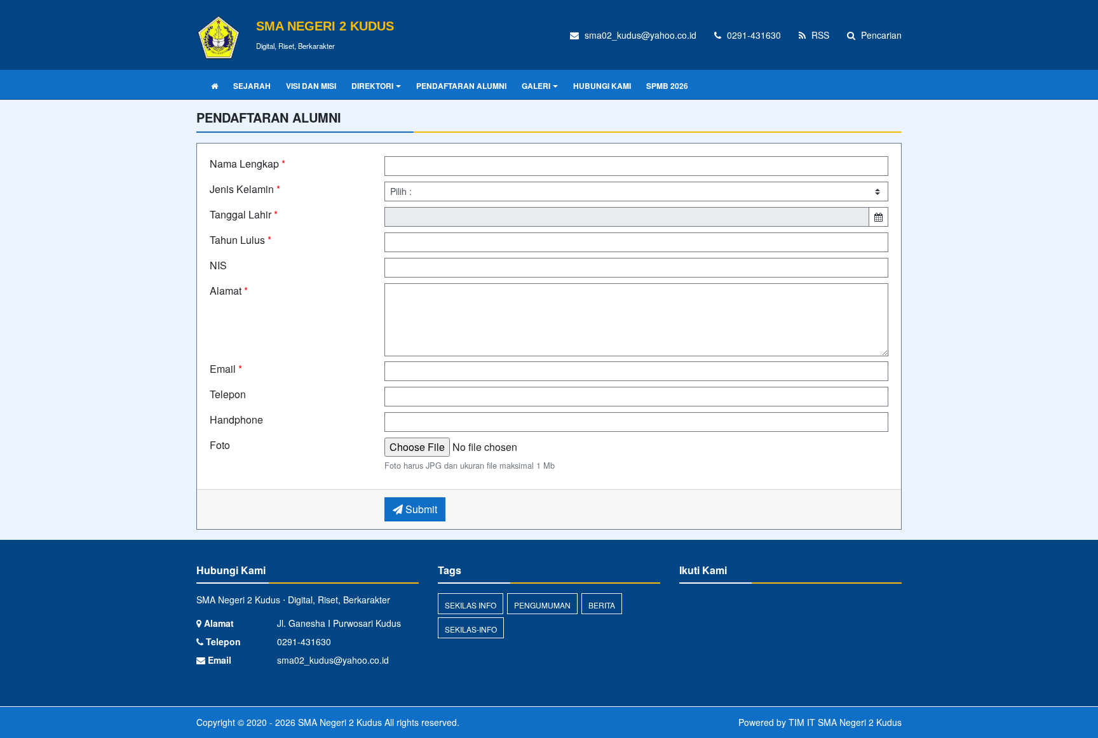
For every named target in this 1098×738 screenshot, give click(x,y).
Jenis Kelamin (245, 189)
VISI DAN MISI (311, 85)
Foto (220, 445)
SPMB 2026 (667, 85)
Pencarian (880, 35)
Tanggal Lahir (244, 214)
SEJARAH (252, 85)
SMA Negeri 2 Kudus (338, 722)
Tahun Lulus (240, 239)
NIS (218, 265)
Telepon (228, 394)
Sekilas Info (470, 605)
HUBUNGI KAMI (602, 85)
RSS (819, 35)
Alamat (229, 290)
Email (226, 368)
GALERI (536, 85)
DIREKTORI (372, 85)
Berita (601, 605)
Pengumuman (542, 605)
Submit (420, 509)
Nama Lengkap (247, 163)
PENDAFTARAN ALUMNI (461, 85)
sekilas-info (471, 629)
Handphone (236, 419)
